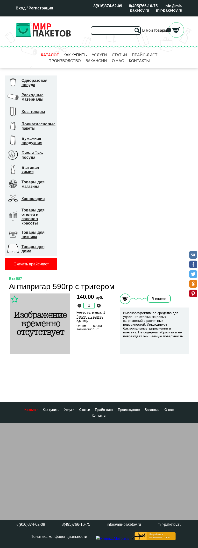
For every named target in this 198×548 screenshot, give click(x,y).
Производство (65, 61)
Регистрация (40, 8)
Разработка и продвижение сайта (159, 535)
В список (159, 299)
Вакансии (96, 61)
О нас (118, 61)
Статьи (119, 55)
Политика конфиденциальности (58, 536)
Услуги (99, 55)
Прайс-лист (144, 55)
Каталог (50, 55)
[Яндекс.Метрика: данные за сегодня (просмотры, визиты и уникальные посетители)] (112, 538)
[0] (176, 36)
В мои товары (154, 30)
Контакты (139, 61)
